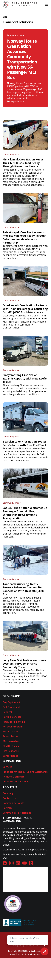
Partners (8, 807)
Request (7, 712)
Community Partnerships (17, 812)
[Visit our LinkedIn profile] (18, 863)
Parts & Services (12, 716)
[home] (20, 4)
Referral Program (13, 726)
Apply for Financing (14, 721)
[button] (45, 4)
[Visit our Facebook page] (5, 863)
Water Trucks (10, 731)
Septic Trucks (10, 736)
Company (8, 793)
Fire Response (11, 750)
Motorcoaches (11, 741)
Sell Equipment (11, 707)
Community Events (13, 803)
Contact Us (9, 798)
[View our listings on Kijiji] (31, 863)
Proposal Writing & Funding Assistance (25, 771)
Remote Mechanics (13, 776)
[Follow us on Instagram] (11, 863)
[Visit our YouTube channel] (24, 863)
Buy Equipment (11, 702)
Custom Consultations (15, 781)
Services (7, 766)
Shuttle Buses (11, 746)
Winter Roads (10, 755)
